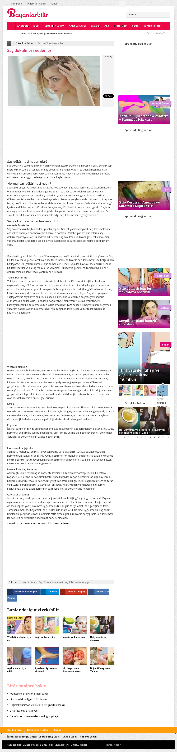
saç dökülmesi (30, 582)
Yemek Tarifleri (153, 26)
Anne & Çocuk (160, 103)
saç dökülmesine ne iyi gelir (78, 582)
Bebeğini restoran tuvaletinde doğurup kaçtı (34, 716)
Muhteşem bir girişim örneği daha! (29, 693)
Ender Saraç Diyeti (49, 736)
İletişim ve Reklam (36, 3)
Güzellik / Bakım (54, 26)
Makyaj (95, 26)
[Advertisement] (60, 136)
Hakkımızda (16, 3)
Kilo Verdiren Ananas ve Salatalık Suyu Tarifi (139, 204)
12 (167, 437)
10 (159, 437)
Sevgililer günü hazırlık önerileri (138, 322)
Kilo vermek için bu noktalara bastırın (135, 290)
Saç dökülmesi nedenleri (51, 582)
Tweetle (52, 591)
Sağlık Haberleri (59, 744)
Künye (54, 3)
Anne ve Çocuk (77, 26)
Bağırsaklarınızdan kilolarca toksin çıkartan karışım (38, 705)
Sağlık (135, 26)
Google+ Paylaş (76, 591)
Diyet (36, 26)
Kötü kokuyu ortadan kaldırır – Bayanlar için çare (143, 117)
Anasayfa (23, 26)
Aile (106, 26)
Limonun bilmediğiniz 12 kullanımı (28, 699)
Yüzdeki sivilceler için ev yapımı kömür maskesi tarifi (45, 33)
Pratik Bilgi (120, 26)
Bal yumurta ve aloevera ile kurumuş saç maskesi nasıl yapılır (142, 431)
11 (163, 437)
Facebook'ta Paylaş (26, 591)
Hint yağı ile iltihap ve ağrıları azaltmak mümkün (139, 374)
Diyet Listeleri (79, 744)
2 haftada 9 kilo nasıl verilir (24, 710)
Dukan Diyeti (69, 736)
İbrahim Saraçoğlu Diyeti (22, 736)
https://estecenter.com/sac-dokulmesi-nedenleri (43, 523)
